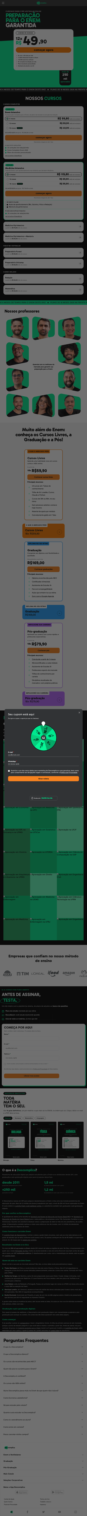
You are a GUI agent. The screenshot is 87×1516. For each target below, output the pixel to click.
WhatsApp (12, 761)
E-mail (11, 752)
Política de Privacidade (68, 773)
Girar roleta (43, 779)
